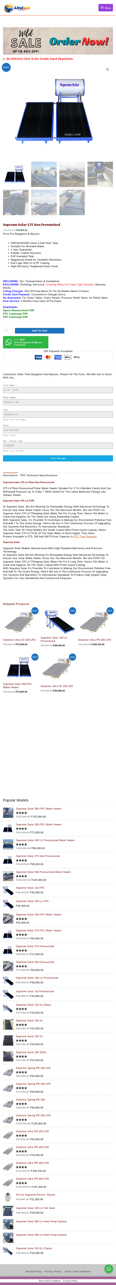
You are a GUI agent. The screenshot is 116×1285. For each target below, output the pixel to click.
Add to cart (39, 330)
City (5, 410)
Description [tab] (10, 475)
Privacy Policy (53, 1271)
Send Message (58, 458)
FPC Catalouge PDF (15, 317)
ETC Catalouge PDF (15, 313)
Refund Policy (33, 1271)
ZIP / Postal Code (12, 441)
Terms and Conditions (77, 1271)
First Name (10, 385)
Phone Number (10, 398)
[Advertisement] (58, 738)
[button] (107, 69)
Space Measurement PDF (19, 310)
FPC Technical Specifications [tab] (38, 475)
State (6, 425)
